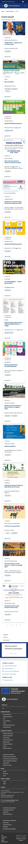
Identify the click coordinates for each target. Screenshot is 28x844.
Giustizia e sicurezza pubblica (9, 756)
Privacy (3, 838)
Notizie (4, 771)
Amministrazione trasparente (9, 820)
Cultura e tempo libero (8, 735)
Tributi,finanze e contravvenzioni (10, 758)
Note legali (5, 826)
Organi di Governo (7, 714)
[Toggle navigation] (2, 5)
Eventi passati (6, 640)
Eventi (4, 783)
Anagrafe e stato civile (8, 733)
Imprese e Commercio (8, 740)
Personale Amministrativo (9, 725)
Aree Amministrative (7, 716)
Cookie (2, 840)
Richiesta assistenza (7, 814)
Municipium (18, 838)
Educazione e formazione (8, 754)
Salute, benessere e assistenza (10, 761)
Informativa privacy (7, 824)
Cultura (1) (5, 637)
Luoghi (4, 781)
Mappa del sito (4, 841)
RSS (2, 835)
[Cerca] (25, 6)
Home (3, 11)
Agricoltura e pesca (7, 765)
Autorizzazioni (6, 763)
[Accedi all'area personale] (23, 1)
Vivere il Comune (10, 11)
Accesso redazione (22, 839)
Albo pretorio (6, 822)
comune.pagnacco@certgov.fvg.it (10, 800)
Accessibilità (4, 837)
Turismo (5, 746)
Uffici (4, 718)
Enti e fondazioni (6, 721)
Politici (4, 723)
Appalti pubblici (6, 742)
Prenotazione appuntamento (9, 808)
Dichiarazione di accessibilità (9, 829)
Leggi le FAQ (5, 812)
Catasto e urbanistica (7, 744)
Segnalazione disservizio (8, 810)
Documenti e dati (7, 727)
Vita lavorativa (6, 737)
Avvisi (4, 775)
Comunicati (5, 773)
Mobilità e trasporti (7, 748)
